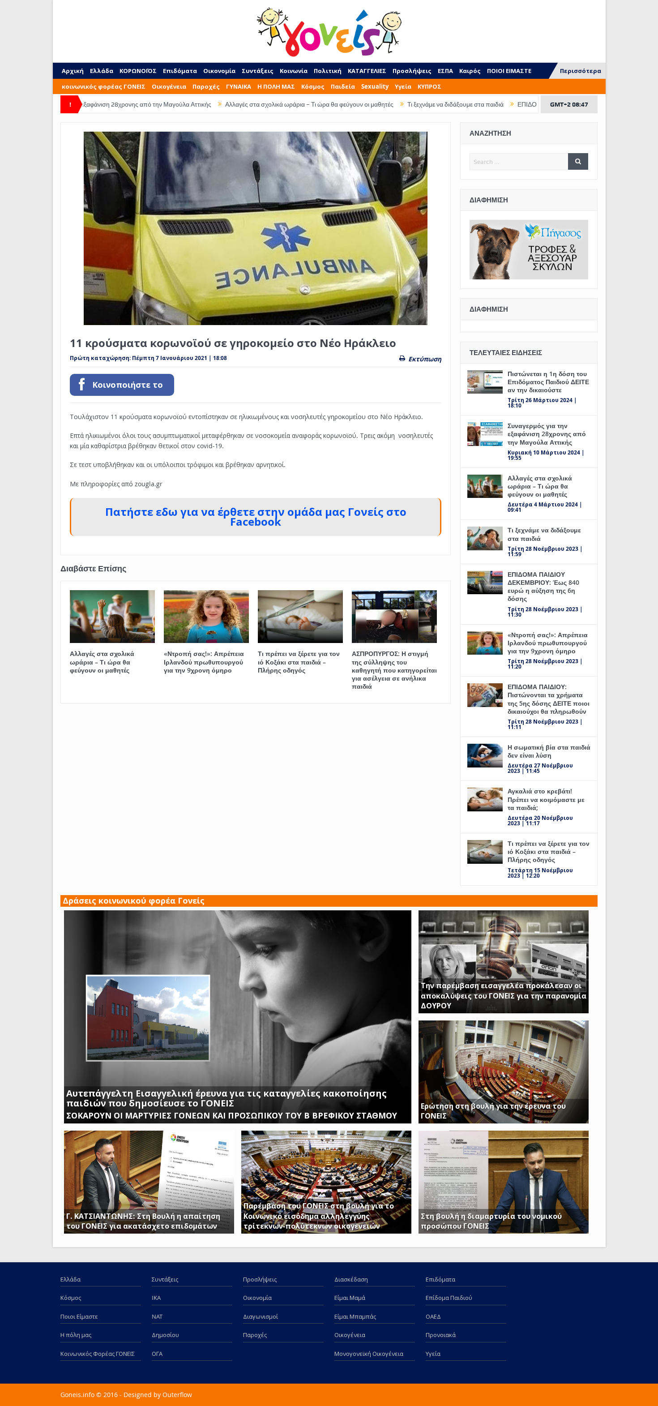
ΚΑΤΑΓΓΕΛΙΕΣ (367, 71)
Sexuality (375, 86)
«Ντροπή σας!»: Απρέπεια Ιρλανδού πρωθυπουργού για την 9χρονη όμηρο (204, 661)
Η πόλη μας (75, 1335)
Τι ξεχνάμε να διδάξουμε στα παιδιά (376, 104)
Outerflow (177, 1394)
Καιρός (470, 71)
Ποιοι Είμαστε (79, 1316)
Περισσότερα (580, 71)
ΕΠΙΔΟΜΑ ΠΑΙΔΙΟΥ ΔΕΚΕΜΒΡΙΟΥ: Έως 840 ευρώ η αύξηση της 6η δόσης (543, 586)
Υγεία (403, 86)
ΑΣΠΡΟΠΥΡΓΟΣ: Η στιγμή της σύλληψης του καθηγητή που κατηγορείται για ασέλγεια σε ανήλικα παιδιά (394, 669)
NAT (157, 1316)
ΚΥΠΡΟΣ (429, 86)
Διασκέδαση (351, 1279)
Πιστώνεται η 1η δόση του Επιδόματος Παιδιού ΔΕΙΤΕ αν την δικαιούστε (548, 381)
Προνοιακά (441, 1335)
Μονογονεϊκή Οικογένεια (368, 1354)
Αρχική (73, 71)
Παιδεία (343, 86)
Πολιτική (328, 71)
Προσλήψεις (412, 71)
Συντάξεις (257, 71)
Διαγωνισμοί (260, 1316)
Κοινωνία (294, 71)
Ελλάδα (101, 71)
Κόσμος (313, 86)
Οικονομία (219, 71)
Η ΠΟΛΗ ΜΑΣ (276, 86)
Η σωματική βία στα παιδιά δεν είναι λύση (549, 751)
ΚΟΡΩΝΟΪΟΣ (138, 71)
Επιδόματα (180, 71)
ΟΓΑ (157, 1354)
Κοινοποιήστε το (127, 384)
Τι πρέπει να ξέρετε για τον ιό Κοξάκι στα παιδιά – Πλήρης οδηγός (299, 661)
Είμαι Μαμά (349, 1298)
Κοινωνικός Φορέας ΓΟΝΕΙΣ (97, 1354)
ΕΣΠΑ (445, 71)
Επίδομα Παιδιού (449, 1298)
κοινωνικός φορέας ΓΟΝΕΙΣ (103, 86)
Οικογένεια (169, 86)
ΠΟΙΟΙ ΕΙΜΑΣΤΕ (509, 71)
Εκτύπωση (424, 359)
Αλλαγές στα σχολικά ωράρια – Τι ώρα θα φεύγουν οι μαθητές (230, 104)
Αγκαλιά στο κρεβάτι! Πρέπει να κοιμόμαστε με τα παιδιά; (546, 799)
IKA (156, 1298)
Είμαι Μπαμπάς (355, 1316)
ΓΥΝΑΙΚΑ (238, 86)
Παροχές (206, 86)
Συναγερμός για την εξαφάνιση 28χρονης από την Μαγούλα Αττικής (547, 433)
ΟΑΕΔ (433, 1316)
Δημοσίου (165, 1335)
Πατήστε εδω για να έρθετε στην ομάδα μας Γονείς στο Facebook (255, 517)
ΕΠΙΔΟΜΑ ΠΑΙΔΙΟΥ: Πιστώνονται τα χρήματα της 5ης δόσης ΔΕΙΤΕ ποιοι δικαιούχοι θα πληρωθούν (549, 699)
